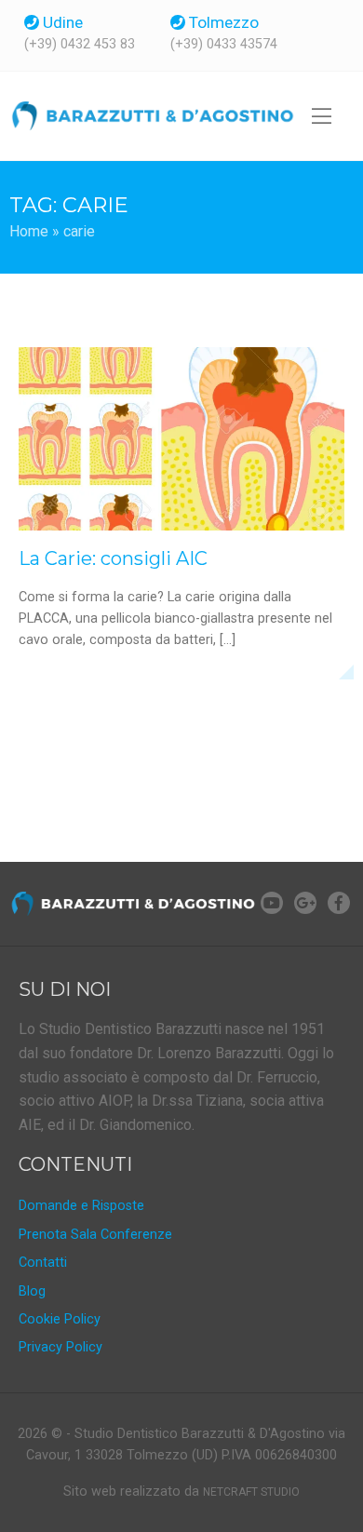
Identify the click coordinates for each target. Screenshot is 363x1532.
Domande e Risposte (81, 1206)
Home (28, 231)
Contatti (43, 1262)
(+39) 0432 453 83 (79, 44)
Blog (32, 1291)
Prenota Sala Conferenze (95, 1235)
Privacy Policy (60, 1347)
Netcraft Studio (251, 1491)
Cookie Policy (60, 1319)
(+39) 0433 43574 (223, 44)
